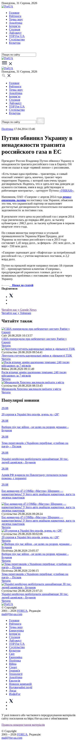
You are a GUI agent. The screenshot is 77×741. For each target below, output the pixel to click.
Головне (14, 12)
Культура (14, 42)
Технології (15, 673)
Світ (12, 653)
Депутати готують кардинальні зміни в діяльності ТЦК (36, 355)
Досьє (12, 690)
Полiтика (7, 128)
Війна (12, 663)
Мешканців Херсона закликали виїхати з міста (31, 389)
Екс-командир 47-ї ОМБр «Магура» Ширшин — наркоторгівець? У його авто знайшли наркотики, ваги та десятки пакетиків (38, 520)
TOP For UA (17, 36)
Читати (6, 345)
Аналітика (15, 22)
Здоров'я (14, 670)
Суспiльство (17, 39)
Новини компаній (20, 683)
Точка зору (16, 19)
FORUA (22, 610)
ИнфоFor (14, 694)
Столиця (14, 29)
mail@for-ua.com (11, 614)
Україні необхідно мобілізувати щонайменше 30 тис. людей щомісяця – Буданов (34, 596)
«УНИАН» (66, 190)
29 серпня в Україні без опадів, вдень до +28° (30, 537)
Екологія (14, 680)
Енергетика (16, 630)
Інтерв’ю (14, 26)
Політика (15, 660)
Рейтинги (15, 16)
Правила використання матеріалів (23, 724)
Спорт (13, 667)
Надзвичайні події (20, 687)
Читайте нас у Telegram (16, 313)
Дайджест (15, 32)
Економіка (15, 657)
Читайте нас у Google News (18, 309)
